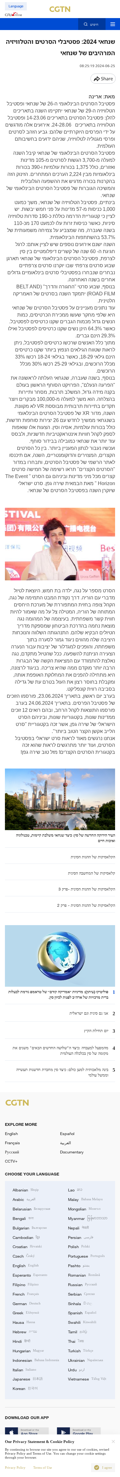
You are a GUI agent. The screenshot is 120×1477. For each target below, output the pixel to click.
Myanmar (87, 1218)
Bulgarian (30, 1227)
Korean (25, 1388)
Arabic (24, 1199)
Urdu (76, 1369)
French (26, 1294)
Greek (26, 1312)
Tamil (77, 1331)
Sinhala (80, 1303)
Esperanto (30, 1275)
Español (67, 1133)
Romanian (84, 1275)
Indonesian (36, 1360)
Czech (24, 1256)
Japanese (28, 1378)
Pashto (79, 1265)
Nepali (78, 1227)
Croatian (27, 1246)
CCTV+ (11, 1161)
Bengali (23, 1218)
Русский (12, 1151)
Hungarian (28, 1350)
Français (12, 1142)
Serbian (81, 1294)
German (27, 1303)
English (11, 1133)
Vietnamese (87, 1378)
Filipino (26, 1284)
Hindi (21, 1341)
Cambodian (26, 1237)
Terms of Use (42, 1467)
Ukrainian (85, 1360)
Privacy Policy (15, 1467)
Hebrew (25, 1331)
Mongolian (84, 1208)
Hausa (24, 1322)
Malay (85, 1199)
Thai (76, 1341)
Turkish (80, 1350)
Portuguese (86, 1256)
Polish (79, 1246)
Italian (24, 1369)
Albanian (26, 1189)
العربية (65, 1142)
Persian (80, 1237)
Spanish (82, 1312)
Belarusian (31, 1208)
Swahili (82, 1322)
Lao (75, 1189)
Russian (82, 1284)
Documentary (72, 1151)
